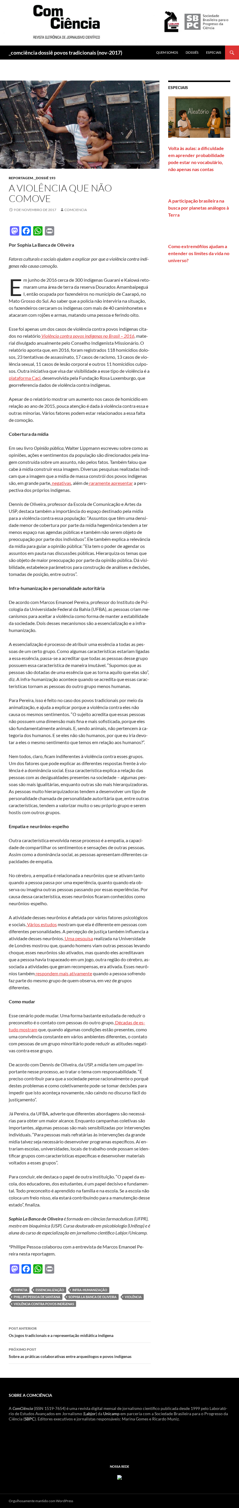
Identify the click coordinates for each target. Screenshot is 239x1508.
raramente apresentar (110, 483)
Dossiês (192, 52)
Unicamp (111, 1413)
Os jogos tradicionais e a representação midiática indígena (61, 1332)
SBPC (29, 1418)
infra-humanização (89, 1290)
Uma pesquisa (78, 938)
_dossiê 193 (44, 178)
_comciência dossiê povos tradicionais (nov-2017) (65, 52)
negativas (61, 483)
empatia (20, 1290)
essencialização (50, 1290)
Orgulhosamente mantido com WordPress (41, 1501)
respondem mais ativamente (63, 973)
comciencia (75, 210)
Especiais (213, 52)
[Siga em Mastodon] (119, 1476)
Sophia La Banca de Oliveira (92, 1297)
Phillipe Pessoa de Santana (37, 1297)
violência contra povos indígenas (44, 1304)
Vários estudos (41, 924)
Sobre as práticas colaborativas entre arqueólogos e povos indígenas (70, 1353)
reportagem (21, 178)
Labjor (90, 1413)
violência (133, 1297)
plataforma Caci (25, 378)
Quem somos (167, 52)
